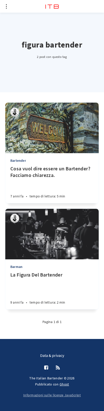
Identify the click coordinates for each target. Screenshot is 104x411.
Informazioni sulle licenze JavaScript (52, 395)
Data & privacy (52, 355)
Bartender (18, 160)
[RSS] (58, 368)
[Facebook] (46, 368)
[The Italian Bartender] (14, 112)
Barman (16, 266)
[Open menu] (6, 6)
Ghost (64, 384)
